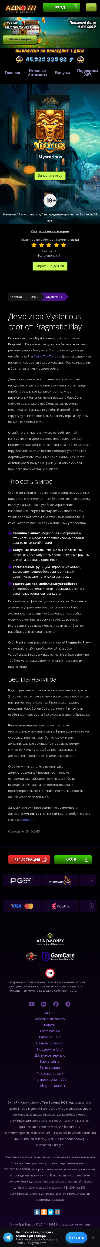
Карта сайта (50, 1061)
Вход (60, 7)
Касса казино (49, 1031)
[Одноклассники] (44, 1212)
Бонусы (62, 73)
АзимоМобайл (49, 1037)
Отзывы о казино (49, 1043)
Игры (34, 297)
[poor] (41, 245)
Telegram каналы (51, 1085)
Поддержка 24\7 (50, 1049)
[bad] (34, 245)
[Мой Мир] (57, 1212)
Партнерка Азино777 (49, 1079)
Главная (12, 73)
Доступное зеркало (49, 1055)
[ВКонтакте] (37, 1212)
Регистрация (20, 39)
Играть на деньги (50, 266)
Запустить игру (50, 175)
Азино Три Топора (46, 356)
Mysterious (54, 297)
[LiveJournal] (64, 1212)
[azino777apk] (68, 1004)
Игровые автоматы (37, 73)
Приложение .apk (49, 1073)
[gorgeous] (63, 245)
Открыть (76, 1237)
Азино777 (27, 820)
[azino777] (44, 1004)
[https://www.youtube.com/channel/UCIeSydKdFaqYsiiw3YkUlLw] (31, 1004)
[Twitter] (50, 1212)
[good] (56, 245)
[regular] (48, 245)
